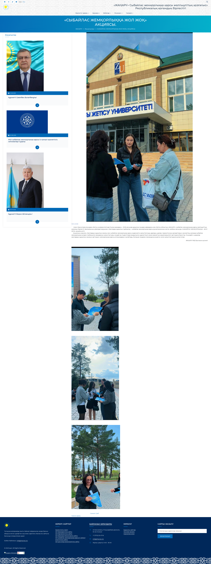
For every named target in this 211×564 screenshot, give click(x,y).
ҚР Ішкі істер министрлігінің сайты (67, 541)
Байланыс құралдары (100, 524)
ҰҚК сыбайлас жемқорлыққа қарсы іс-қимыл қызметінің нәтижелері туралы (33, 140)
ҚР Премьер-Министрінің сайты (66, 535)
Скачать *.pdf (94, 513)
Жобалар (106, 13)
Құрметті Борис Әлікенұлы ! (20, 214)
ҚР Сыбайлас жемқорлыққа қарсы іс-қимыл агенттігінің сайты (70, 538)
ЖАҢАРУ (79, 29)
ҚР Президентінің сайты (63, 532)
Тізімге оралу (76, 516)
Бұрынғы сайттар (130, 530)
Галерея (129, 13)
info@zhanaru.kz (22, 540)
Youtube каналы (129, 532)
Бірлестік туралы (81, 13)
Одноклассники (129, 534)
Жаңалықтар (89, 29)
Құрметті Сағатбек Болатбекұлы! (22, 97)
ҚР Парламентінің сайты (63, 534)
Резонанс (117, 13)
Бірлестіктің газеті (61, 530)
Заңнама (95, 13)
